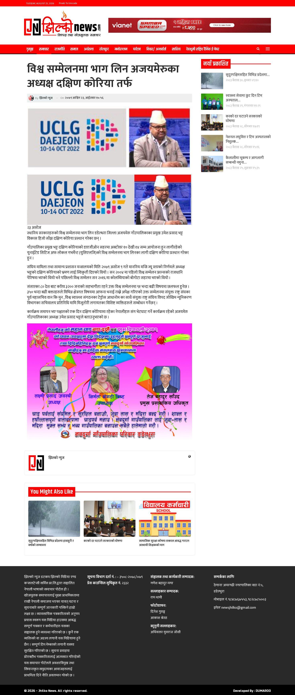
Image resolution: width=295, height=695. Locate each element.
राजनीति (60, 49)
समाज (74, 49)
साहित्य (176, 49)
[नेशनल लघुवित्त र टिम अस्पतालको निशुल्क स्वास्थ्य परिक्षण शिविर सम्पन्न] (212, 143)
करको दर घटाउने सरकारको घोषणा (244, 118)
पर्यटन (137, 49)
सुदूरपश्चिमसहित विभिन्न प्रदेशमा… (248, 75)
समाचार (44, 49)
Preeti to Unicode (68, 3)
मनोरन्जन (121, 49)
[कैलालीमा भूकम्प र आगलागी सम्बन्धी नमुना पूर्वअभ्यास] (212, 164)
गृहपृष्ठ (29, 49)
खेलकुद (104, 49)
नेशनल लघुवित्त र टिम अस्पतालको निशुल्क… (248, 139)
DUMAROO (263, 691)
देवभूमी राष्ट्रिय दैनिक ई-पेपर (202, 49)
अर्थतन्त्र (89, 49)
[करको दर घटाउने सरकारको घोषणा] (109, 519)
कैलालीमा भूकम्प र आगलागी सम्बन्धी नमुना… (245, 160)
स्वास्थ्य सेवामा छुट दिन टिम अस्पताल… (244, 98)
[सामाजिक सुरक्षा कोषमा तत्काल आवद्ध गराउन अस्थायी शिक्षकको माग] (165, 519)
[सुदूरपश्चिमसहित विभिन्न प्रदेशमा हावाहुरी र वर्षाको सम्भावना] (54, 519)
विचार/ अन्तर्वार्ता (156, 49)
